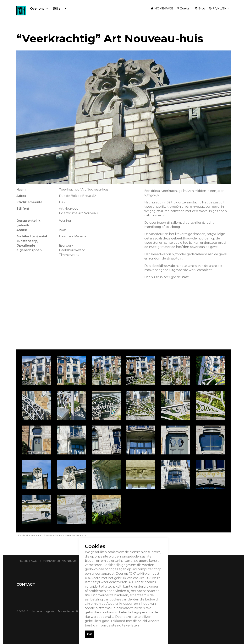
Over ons (37, 8)
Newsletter (67, 611)
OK (89, 634)
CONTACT (25, 584)
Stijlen (57, 8)
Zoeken (185, 8)
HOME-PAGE (163, 8)
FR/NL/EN (219, 8)
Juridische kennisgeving (41, 611)
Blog (201, 8)
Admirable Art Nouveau (21, 10)
